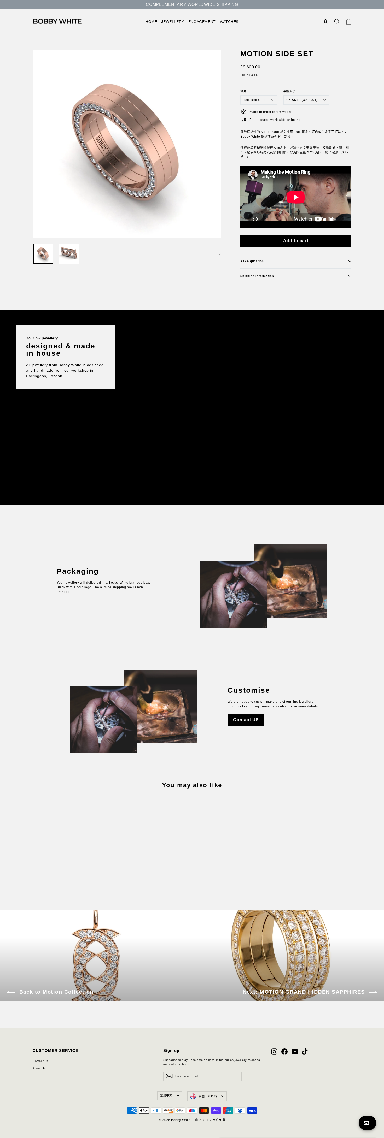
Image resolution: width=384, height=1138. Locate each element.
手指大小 (289, 91)
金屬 (243, 91)
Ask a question (252, 261)
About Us (39, 1068)
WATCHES (229, 22)
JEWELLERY (172, 22)
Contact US (246, 720)
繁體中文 (166, 1095)
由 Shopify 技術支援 (210, 1120)
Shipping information (257, 275)
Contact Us (41, 1061)
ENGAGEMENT (202, 22)
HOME (151, 22)
